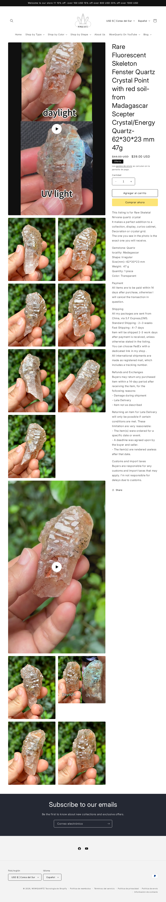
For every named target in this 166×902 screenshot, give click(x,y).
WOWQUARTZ (38, 888)
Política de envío (150, 888)
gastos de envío (124, 166)
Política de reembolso (80, 888)
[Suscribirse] (108, 824)
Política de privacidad (128, 888)
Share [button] (119, 490)
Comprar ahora (135, 202)
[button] (11, 20)
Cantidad (116, 175)
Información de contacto (146, 892)
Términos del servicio (104, 888)
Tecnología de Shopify (56, 888)
